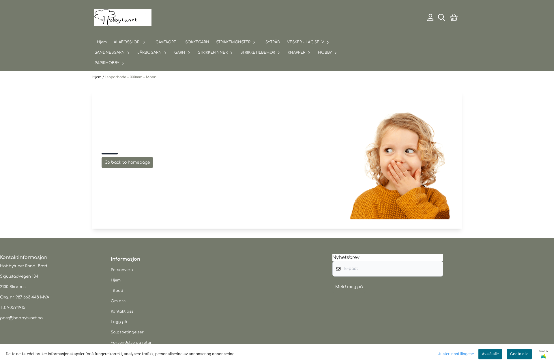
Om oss (118, 301)
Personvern (122, 270)
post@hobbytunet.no (21, 318)
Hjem (97, 77)
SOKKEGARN (197, 42)
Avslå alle (490, 354)
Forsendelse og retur (131, 343)
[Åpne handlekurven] (454, 17)
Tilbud (117, 291)
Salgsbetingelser (127, 332)
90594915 (16, 307)
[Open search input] (441, 17)
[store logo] (122, 17)
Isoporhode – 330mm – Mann (130, 77)
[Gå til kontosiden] (430, 17)
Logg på (119, 322)
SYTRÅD (272, 42)
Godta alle (519, 354)
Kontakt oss (122, 311)
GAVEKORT (166, 42)
